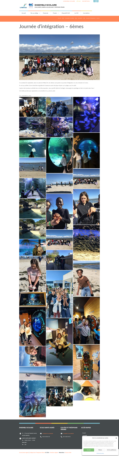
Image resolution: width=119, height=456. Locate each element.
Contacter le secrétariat (47, 433)
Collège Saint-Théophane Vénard (37, 452)
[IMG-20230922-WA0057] (59, 294)
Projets (55, 13)
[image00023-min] (59, 127)
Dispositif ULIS (66, 13)
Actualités (80, 18)
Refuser (100, 449)
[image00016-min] (59, 155)
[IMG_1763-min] (59, 211)
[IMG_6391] (32, 356)
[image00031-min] (59, 107)
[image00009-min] (86, 278)
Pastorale (45, 13)
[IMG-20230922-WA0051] (32, 326)
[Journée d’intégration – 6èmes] (59, 57)
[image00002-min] (59, 183)
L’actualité (84, 435)
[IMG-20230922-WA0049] (32, 398)
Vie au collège (34, 13)
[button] (116, 438)
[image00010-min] (32, 274)
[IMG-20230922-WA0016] (86, 362)
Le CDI (76, 13)
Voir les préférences (111, 449)
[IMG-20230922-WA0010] (59, 240)
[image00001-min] (86, 179)
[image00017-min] (32, 148)
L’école (79, 1)
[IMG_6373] (59, 376)
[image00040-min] (32, 107)
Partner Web (68, 452)
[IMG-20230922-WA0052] (86, 320)
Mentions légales (54, 452)
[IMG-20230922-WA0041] (59, 342)
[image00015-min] (32, 188)
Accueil (24, 13)
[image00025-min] (32, 127)
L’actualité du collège (69, 18)
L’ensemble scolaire (69, 1)
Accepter (89, 449)
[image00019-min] (86, 150)
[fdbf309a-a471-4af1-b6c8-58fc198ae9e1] (32, 373)
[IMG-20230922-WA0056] (32, 247)
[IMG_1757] (86, 390)
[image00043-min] (86, 243)
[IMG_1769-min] (32, 168)
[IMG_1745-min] (32, 209)
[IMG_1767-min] (86, 207)
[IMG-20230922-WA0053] (32, 299)
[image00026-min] (86, 114)
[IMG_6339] (59, 396)
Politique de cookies (100, 453)
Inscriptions (86, 1)
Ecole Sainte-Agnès (24, 452)
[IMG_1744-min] (32, 229)
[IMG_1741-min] (59, 260)
